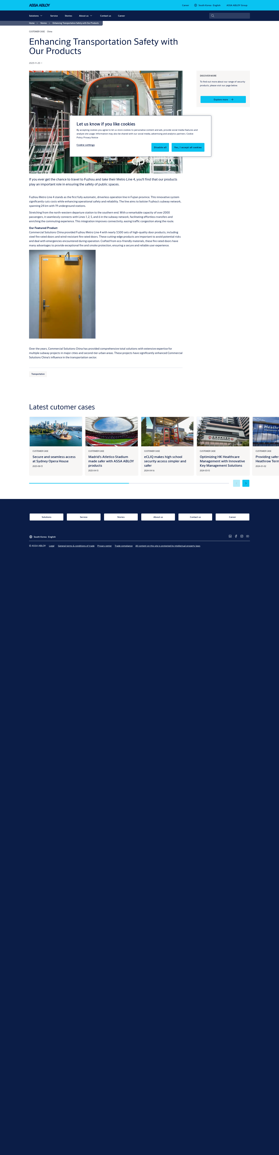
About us (83, 15)
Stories (68, 15)
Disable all (160, 147)
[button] (41, 15)
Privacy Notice (90, 137)
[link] (185, 5)
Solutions (34, 15)
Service (54, 15)
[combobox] (229, 16)
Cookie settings (86, 144)
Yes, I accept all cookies (188, 147)
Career (121, 15)
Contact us (105, 15)
